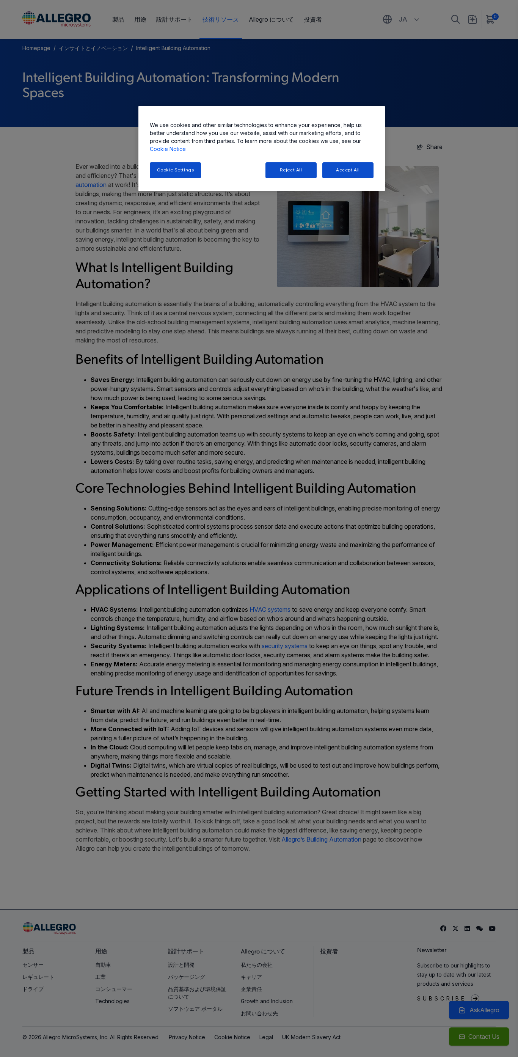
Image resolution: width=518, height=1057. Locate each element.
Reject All (291, 170)
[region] (261, 148)
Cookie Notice (168, 149)
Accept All (348, 170)
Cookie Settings (175, 170)
